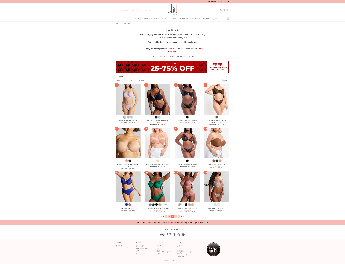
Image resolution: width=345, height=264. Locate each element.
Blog (149, 10)
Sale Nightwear (181, 56)
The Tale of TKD (141, 10)
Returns (179, 253)
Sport (163, 19)
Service (119, 242)
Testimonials (139, 247)
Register (226, 1)
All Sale (152, 56)
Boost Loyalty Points (142, 248)
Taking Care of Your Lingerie (185, 252)
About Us (139, 242)
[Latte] (157, 160)
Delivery (179, 245)
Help (179, 242)
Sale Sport (191, 56)
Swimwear (155, 19)
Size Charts (180, 250)
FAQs (137, 253)
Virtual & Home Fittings (122, 247)
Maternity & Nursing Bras (190, 19)
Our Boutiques (121, 10)
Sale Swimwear (171, 56)
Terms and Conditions (183, 255)
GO (207, 222)
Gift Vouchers (119, 245)
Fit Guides (130, 10)
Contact (179, 247)
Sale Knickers (161, 56)
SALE (137, 19)
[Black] (187, 117)
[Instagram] (178, 236)
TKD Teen (206, 19)
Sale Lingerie (127, 23)
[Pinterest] (170, 236)
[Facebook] (174, 236)
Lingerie (145, 19)
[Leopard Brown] (216, 117)
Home (117, 23)
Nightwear (173, 19)
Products (160, 242)
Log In (220, 1)
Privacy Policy (181, 256)
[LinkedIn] (183, 236)
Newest (225, 80)
